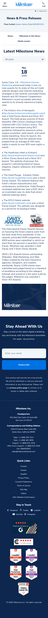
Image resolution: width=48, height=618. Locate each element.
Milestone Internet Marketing (20, 84)
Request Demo (24, 613)
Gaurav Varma (21, 24)
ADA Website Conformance (24, 497)
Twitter (26, 510)
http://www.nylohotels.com (16, 203)
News (10, 36)
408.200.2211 (38, 24)
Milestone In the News (29, 36)
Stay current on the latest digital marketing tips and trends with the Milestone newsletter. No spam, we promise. (24, 335)
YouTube (19, 514)
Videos (23, 493)
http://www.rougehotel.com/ (17, 177)
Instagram (31, 514)
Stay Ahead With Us (24, 326)
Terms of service (23, 485)
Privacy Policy (23, 478)
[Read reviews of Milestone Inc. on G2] (25, 526)
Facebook (14, 510)
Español (23, 474)
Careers (24, 470)
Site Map (23, 489)
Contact (23, 466)
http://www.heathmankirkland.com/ (21, 155)
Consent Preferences (23, 482)
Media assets (24, 41)
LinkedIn (37, 510)
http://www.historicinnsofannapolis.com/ (23, 113)
